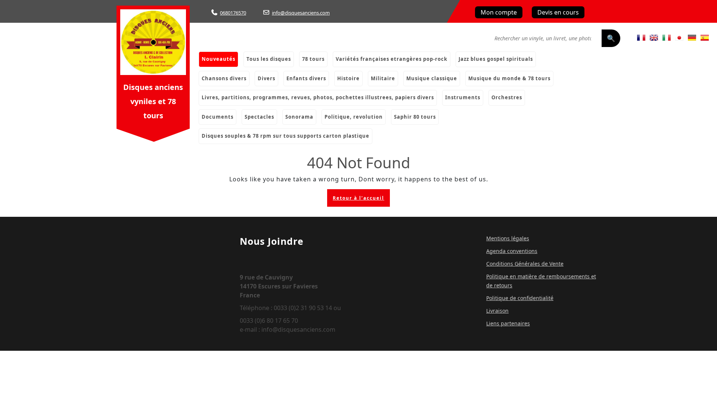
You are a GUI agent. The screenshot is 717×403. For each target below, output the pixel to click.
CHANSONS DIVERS (224, 78)
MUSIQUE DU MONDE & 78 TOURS (509, 78)
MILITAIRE (383, 78)
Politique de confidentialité (519, 298)
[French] (641, 38)
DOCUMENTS (217, 116)
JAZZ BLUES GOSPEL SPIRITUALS (496, 59)
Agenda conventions (511, 250)
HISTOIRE (348, 78)
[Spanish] (705, 38)
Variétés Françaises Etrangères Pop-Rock (391, 59)
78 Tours (313, 59)
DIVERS (266, 78)
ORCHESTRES (506, 97)
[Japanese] (679, 38)
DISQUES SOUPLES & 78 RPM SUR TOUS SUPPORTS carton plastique (285, 135)
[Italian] (666, 38)
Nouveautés (218, 59)
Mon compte (499, 12)
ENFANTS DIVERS (306, 78)
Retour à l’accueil (361, 200)
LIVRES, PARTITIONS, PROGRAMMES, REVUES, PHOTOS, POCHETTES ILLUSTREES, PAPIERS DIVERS (318, 97)
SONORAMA (299, 116)
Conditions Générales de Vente (525, 263)
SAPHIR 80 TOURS (415, 116)
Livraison (497, 310)
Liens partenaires (508, 323)
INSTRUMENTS (462, 97)
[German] (692, 38)
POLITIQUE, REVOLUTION (354, 116)
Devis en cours (558, 12)
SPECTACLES (259, 116)
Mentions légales (507, 238)
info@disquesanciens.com (301, 12)
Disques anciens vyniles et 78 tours (153, 101)
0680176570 (233, 12)
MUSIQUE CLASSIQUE (431, 78)
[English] (654, 38)
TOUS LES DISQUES (268, 59)
